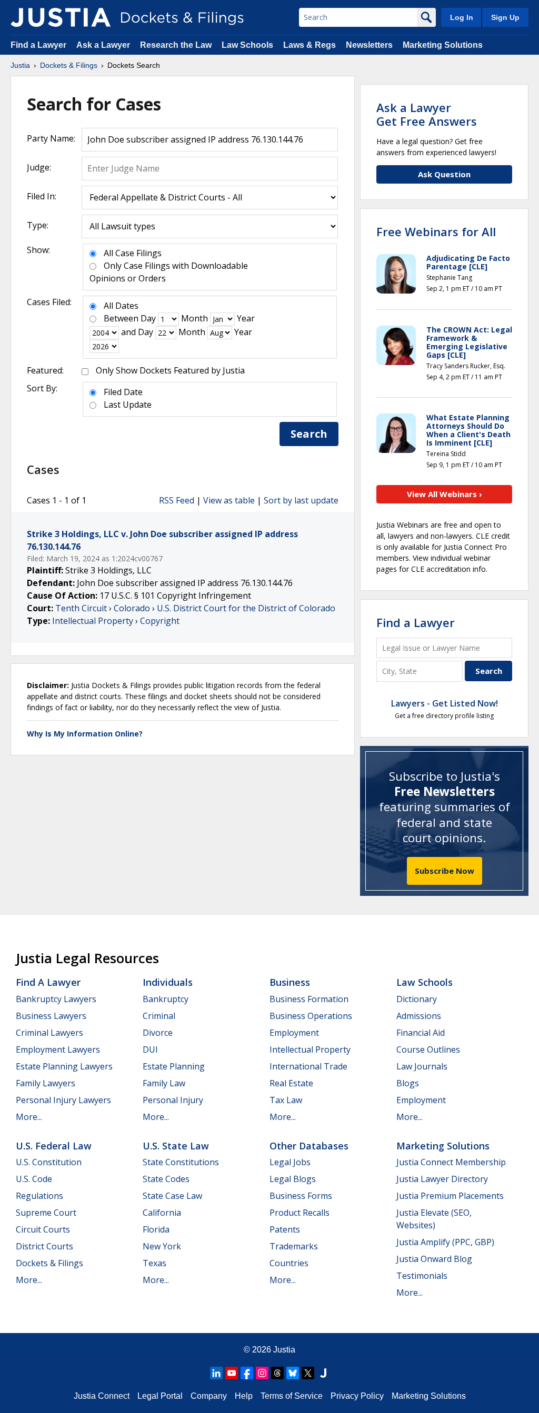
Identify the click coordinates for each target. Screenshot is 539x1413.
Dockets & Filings (49, 1263)
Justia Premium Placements (450, 1196)
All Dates (121, 305)
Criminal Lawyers (49, 1032)
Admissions (418, 1016)
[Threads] (277, 1373)
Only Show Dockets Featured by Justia (170, 370)
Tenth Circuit (81, 608)
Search (309, 434)
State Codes (166, 1179)
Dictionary (416, 999)
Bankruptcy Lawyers (56, 999)
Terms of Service (292, 1395)
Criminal (159, 1016)
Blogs (407, 1083)
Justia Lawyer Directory (442, 1179)
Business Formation (309, 999)
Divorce (158, 1032)
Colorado (132, 608)
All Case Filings (133, 253)
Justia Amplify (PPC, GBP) (445, 1242)
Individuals (168, 982)
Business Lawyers (51, 1016)
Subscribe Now (444, 870)
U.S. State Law (176, 1145)
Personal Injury (173, 1100)
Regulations (39, 1196)
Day (148, 318)
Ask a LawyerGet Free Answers (426, 114)
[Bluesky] (292, 1373)
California (162, 1212)
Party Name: (51, 138)
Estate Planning (174, 1066)
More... (29, 1117)
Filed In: (41, 196)
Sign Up (505, 17)
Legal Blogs (293, 1179)
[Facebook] (247, 1373)
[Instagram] (262, 1373)
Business (290, 982)
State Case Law (172, 1196)
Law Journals (421, 1066)
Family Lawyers (45, 1083)
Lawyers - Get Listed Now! (444, 703)
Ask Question (444, 174)
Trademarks (294, 1246)
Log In (461, 17)
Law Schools (247, 45)
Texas (154, 1263)
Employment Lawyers (58, 1049)
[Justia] (61, 17)
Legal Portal (160, 1395)
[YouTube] (231, 1373)
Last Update (128, 404)
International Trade (308, 1066)
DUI (150, 1049)
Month (194, 318)
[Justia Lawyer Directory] (323, 1373)
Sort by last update (301, 500)
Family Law (164, 1083)
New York (162, 1246)
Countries (289, 1263)
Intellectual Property (92, 621)
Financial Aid (420, 1032)
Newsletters (369, 45)
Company (209, 1395)
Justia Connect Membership (451, 1162)
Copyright (159, 621)
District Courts (44, 1246)
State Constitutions (181, 1162)
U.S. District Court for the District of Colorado (246, 608)
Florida (156, 1229)
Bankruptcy (165, 999)
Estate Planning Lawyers (64, 1066)
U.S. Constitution (49, 1162)
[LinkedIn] (216, 1373)
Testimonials (421, 1275)
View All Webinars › (444, 494)
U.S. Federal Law (54, 1145)
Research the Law (176, 45)
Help (244, 1395)
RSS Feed (176, 500)
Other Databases (309, 1145)
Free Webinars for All (436, 231)
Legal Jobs (290, 1162)
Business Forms (301, 1196)
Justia (284, 1349)
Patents (285, 1229)
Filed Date (123, 392)
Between (121, 318)
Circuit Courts (43, 1229)
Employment (294, 1032)
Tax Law (286, 1100)
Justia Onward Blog (434, 1259)
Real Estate (291, 1083)
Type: (37, 225)
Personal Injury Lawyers (63, 1100)
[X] (308, 1373)
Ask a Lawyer (104, 45)
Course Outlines (428, 1049)
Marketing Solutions (443, 45)
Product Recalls (300, 1212)
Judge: (39, 167)
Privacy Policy (357, 1395)
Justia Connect (101, 1395)
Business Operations (311, 1016)
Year (246, 318)
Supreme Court (46, 1212)
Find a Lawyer (38, 45)
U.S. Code (34, 1179)
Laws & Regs (309, 45)
